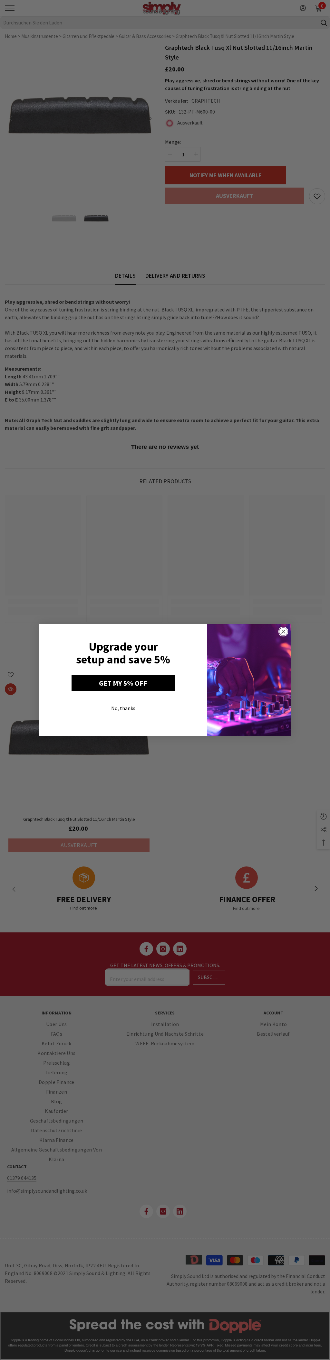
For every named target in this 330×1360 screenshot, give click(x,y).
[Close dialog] (283, 631)
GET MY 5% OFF (123, 683)
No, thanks (123, 708)
